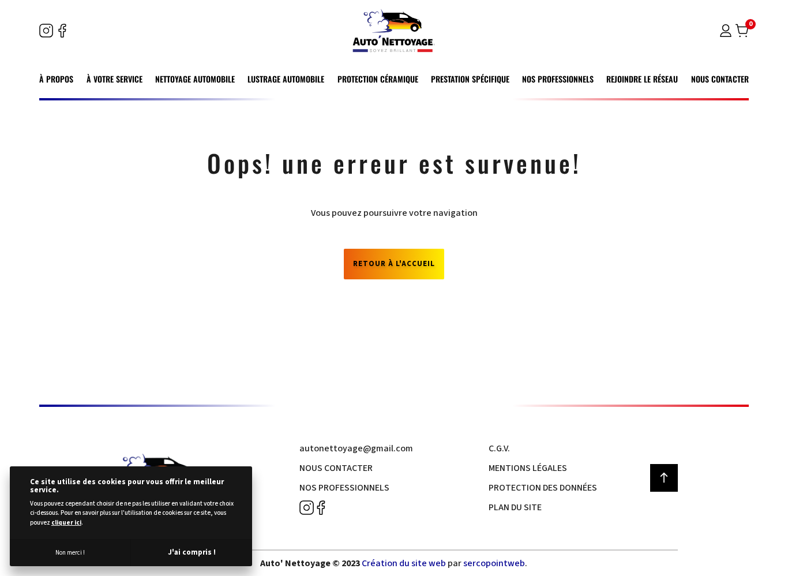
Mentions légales (528, 468)
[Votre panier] (742, 33)
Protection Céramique (377, 79)
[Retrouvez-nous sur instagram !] (46, 31)
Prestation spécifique (470, 79)
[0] (742, 31)
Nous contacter (720, 79)
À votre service (114, 79)
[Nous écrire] (356, 448)
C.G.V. (499, 448)
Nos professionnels (558, 79)
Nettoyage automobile (195, 79)
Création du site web (404, 563)
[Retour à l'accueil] (394, 31)
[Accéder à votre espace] (726, 33)
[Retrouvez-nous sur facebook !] (62, 31)
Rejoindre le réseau (642, 79)
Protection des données (543, 487)
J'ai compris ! (192, 552)
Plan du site (515, 507)
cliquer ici (66, 522)
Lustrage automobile (285, 79)
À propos (56, 79)
